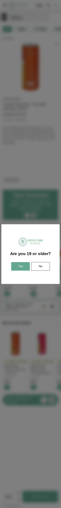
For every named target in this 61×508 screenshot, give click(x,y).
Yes (20, 266)
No (40, 266)
